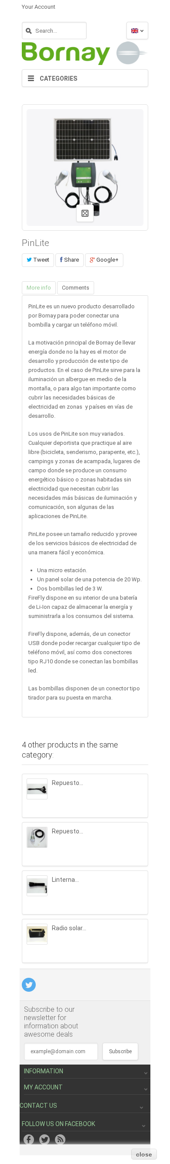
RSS (60, 1139)
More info (39, 287)
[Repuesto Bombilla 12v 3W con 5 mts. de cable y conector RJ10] (37, 837)
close (144, 1154)
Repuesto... (67, 782)
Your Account (38, 6)
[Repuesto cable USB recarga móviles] (37, 788)
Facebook (29, 1139)
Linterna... (65, 879)
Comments (75, 287)
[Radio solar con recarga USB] (37, 934)
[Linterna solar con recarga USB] (37, 885)
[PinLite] (85, 48)
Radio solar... (69, 928)
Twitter (44, 1139)
